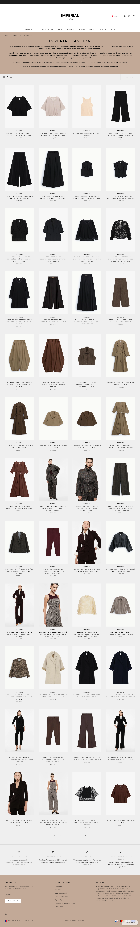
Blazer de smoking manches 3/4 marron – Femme (19, 821)
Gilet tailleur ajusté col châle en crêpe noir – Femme (86, 197)
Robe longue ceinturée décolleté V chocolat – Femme (19, 507)
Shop (15, 35)
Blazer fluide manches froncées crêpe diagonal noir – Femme (19, 259)
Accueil (8, 35)
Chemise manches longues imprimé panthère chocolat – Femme (19, 697)
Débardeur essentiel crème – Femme (86, 134)
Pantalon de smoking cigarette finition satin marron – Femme (53, 760)
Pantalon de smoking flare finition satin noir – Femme (121, 759)
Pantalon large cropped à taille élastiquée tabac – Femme (19, 385)
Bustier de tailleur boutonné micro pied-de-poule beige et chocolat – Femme (53, 634)
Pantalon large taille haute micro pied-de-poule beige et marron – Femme (53, 823)
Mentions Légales (61, 896)
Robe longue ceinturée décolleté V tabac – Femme (120, 446)
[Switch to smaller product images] (7, 77)
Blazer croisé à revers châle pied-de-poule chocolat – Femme (19, 571)
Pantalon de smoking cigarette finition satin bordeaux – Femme (53, 571)
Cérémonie (29, 29)
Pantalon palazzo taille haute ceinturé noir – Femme (53, 197)
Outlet (113, 29)
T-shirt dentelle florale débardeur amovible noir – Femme (87, 823)
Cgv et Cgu (59, 900)
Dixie (91, 29)
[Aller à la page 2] (85, 835)
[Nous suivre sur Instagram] (6, 914)
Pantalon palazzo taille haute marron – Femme (120, 321)
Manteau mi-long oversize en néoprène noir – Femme (87, 696)
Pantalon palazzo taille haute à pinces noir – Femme (53, 321)
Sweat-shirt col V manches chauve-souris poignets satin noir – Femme (87, 259)
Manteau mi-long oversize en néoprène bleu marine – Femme (120, 696)
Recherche (59, 907)
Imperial (71, 29)
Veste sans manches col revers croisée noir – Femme (120, 197)
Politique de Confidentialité (65, 903)
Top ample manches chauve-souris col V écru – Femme (53, 134)
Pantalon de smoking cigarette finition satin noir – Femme (19, 760)
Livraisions (58, 886)
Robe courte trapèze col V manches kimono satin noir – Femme (19, 322)
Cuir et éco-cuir (45, 29)
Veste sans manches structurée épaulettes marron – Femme (87, 385)
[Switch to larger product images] (4, 77)
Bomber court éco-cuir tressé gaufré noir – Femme (120, 570)
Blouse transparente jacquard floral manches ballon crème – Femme (87, 634)
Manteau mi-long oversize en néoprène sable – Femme (53, 696)
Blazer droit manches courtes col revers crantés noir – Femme (53, 259)
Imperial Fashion (25, 35)
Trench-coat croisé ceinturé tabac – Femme (120, 384)
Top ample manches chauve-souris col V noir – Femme (19, 134)
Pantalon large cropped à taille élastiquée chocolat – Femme (53, 385)
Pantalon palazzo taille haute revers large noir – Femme (120, 135)
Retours (58, 890)
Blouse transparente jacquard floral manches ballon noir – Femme (120, 259)
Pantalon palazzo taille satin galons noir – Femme (19, 197)
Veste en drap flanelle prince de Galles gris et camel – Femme (87, 508)
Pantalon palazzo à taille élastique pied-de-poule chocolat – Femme (120, 508)
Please (82, 29)
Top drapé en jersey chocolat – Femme (120, 821)
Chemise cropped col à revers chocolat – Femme (87, 446)
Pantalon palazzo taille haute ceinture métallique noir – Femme (87, 322)
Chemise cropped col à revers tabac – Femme (53, 446)
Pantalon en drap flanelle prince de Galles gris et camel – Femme (53, 508)
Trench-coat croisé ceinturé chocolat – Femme (19, 446)
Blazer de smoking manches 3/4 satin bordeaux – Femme (87, 570)
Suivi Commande (61, 893)
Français (29, 921)
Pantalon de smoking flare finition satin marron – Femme (87, 759)
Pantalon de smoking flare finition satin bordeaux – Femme (19, 634)
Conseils (102, 29)
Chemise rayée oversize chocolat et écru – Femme (121, 633)
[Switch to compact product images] (11, 77)
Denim (60, 29)
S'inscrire (13, 901)
